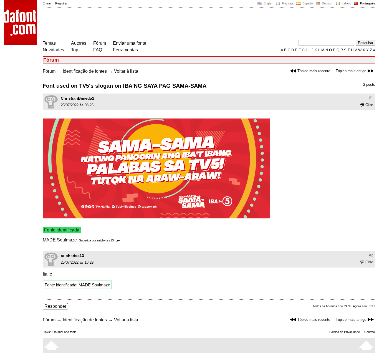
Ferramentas (125, 49)
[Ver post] (118, 240)
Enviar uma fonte (129, 43)
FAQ (97, 49)
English (268, 3)
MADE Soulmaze (60, 240)
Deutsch (327, 3)
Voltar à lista (126, 71)
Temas (49, 43)
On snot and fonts (64, 332)
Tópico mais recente (313, 71)
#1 (371, 98)
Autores (78, 43)
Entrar (47, 3)
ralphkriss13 (105, 240)
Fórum (99, 43)
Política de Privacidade (344, 332)
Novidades (53, 49)
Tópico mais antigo (351, 71)
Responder (55, 306)
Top (74, 49)
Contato (369, 332)
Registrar (61, 3)
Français (287, 3)
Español (307, 3)
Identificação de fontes (85, 71)
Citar (369, 105)
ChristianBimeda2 (77, 98)
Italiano (346, 3)
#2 (371, 255)
